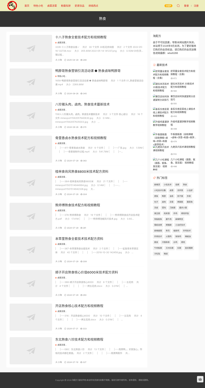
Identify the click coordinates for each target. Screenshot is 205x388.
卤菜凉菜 (52, 5)
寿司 (168, 231)
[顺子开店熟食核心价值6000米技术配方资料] (31, 283)
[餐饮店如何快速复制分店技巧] (161, 98)
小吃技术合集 (160, 190)
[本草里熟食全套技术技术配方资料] (31, 250)
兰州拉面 (169, 248)
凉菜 (171, 202)
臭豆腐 (157, 213)
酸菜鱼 (190, 202)
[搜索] (178, 5)
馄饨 (164, 207)
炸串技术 (158, 236)
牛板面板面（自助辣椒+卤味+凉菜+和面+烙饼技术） (182, 137)
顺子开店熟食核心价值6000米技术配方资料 (86, 272)
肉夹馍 (167, 213)
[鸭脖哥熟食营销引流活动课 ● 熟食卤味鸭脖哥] (31, 82)
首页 (27, 5)
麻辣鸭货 (179, 219)
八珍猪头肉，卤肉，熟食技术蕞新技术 (82, 104)
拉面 (179, 248)
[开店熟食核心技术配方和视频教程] (31, 317)
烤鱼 (156, 196)
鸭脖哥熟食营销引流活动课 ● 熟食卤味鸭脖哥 (88, 71)
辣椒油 (188, 236)
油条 (171, 196)
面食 (156, 242)
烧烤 (177, 184)
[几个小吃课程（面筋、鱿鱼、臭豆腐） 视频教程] (161, 164)
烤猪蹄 (169, 225)
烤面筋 (180, 202)
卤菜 (171, 190)
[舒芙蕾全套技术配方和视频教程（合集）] (161, 74)
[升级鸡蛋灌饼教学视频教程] (161, 123)
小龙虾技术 (180, 225)
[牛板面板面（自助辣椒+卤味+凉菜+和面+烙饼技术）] (161, 139)
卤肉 (164, 202)
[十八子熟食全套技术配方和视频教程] (31, 48)
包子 (156, 202)
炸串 (189, 196)
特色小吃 (38, 5)
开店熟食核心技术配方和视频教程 (79, 306)
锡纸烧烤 (158, 225)
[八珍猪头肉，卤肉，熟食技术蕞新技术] (31, 115)
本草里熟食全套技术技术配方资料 (79, 239)
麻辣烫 (157, 184)
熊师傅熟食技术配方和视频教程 (77, 205)
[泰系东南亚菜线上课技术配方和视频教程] (161, 112)
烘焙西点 (93, 5)
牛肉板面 (158, 248)
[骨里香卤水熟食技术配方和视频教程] (31, 149)
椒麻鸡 (176, 231)
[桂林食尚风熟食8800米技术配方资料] (31, 182)
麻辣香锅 (158, 231)
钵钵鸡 (178, 236)
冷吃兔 (157, 254)
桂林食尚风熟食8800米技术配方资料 (81, 172)
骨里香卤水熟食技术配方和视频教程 (81, 138)
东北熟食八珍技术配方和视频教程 (79, 339)
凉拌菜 (180, 190)
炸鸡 (175, 213)
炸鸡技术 (187, 231)
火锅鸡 (169, 236)
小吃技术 (168, 184)
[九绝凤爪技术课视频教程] (161, 148)
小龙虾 (190, 190)
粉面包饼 (66, 5)
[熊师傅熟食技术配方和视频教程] (31, 216)
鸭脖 (164, 196)
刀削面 (172, 207)
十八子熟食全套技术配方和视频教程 (81, 37)
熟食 (185, 184)
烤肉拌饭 (185, 213)
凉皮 (156, 207)
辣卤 (166, 254)
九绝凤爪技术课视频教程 (183, 146)
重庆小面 (183, 207)
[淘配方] (12, 5)
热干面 (180, 196)
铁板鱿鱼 (158, 219)
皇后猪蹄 (189, 248)
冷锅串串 (166, 242)
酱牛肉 (169, 219)
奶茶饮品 (79, 5)
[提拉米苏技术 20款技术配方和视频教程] (161, 87)
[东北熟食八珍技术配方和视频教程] (31, 350)
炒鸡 (175, 242)
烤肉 (183, 242)
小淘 (60, 60)
